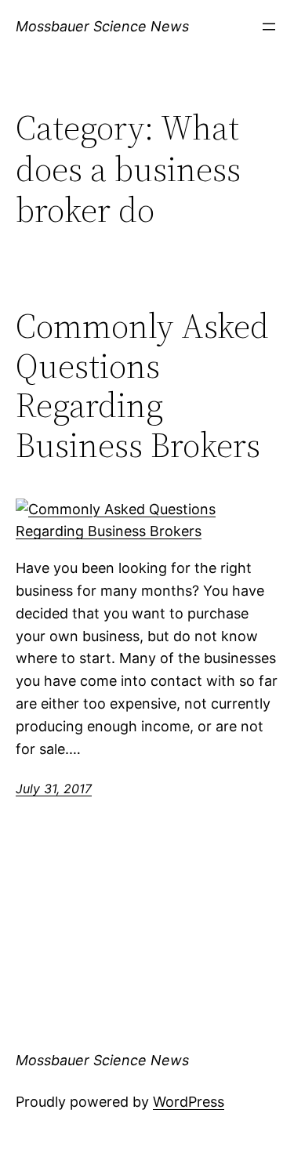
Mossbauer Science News (102, 26)
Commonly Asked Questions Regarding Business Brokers (142, 385)
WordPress (188, 1101)
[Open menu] (269, 26)
